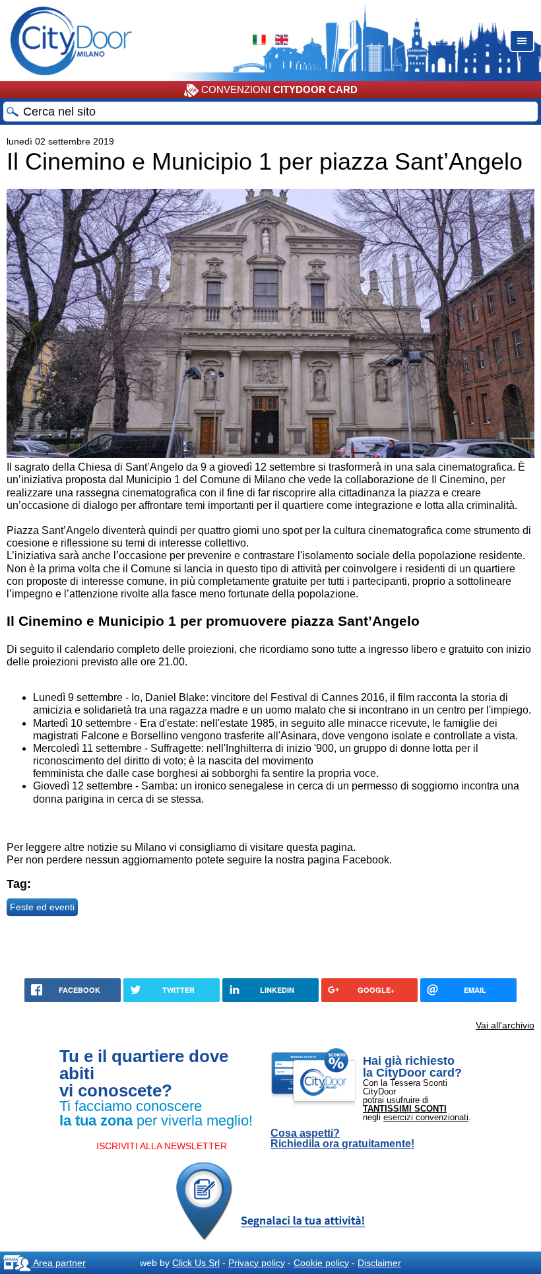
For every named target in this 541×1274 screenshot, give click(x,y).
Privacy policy (256, 1262)
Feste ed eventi (42, 907)
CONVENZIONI (278, 89)
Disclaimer (379, 1262)
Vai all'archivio (505, 1025)
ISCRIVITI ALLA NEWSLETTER (161, 1146)
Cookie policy (321, 1262)
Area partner (58, 1262)
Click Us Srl (196, 1262)
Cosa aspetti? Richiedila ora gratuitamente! (342, 1138)
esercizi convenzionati (425, 1117)
